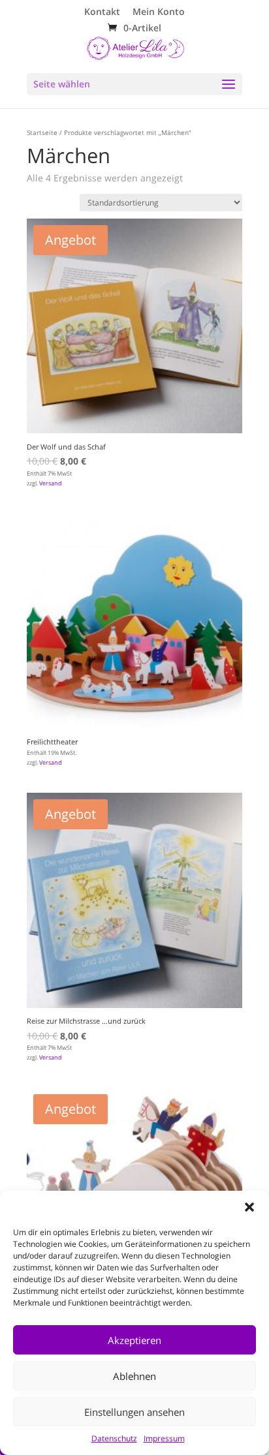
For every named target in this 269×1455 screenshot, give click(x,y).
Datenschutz (114, 1438)
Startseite (42, 132)
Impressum (164, 1438)
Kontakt (102, 12)
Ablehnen (134, 1376)
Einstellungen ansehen (134, 1411)
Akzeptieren (134, 1340)
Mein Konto (159, 12)
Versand (50, 483)
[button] (249, 1207)
